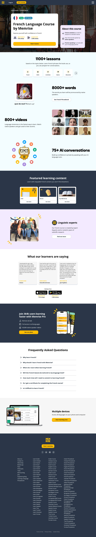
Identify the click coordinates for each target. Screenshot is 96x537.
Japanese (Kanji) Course (54, 484)
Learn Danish (36, 463)
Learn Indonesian (37, 480)
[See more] (93, 2)
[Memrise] (3, 2)
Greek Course (52, 472)
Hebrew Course (52, 474)
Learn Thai (36, 508)
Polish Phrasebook (69, 499)
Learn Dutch (36, 465)
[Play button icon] (24, 92)
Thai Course (51, 514)
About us (19, 459)
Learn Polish (36, 494)
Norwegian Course (53, 492)
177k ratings (41, 297)
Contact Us (20, 461)
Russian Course (52, 502)
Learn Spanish (37, 502)
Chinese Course (52, 461)
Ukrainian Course (53, 518)
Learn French (14, 10)
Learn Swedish (37, 506)
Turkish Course (52, 516)
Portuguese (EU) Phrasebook (68, 505)
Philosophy (20, 469)
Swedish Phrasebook (69, 519)
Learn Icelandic (37, 478)
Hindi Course (51, 476)
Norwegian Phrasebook (70, 495)
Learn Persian (36, 492)
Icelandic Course (52, 478)
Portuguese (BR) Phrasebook (68, 502)
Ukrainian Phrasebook (70, 525)
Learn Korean (36, 486)
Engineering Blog (22, 476)
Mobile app (20, 465)
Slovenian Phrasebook (70, 510)
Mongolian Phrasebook (70, 493)
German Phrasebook (69, 470)
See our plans (28, 332)
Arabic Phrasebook (69, 459)
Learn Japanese (37, 484)
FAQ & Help (20, 463)
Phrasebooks (20, 480)
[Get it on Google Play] (55, 293)
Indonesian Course (53, 480)
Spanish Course (52, 508)
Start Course (35, 44)
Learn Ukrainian (37, 512)
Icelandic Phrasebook (69, 478)
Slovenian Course (53, 504)
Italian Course (52, 482)
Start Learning (21, 2)
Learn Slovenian (37, 500)
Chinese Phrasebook (69, 461)
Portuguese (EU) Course (54, 500)
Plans (18, 467)
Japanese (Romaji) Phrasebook (68, 488)
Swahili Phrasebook (69, 517)
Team (18, 470)
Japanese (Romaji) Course (55, 486)
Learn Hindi (36, 476)
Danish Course (52, 463)
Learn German (37, 470)
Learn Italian (36, 482)
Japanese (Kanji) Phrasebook (68, 485)
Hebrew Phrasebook (69, 474)
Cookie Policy (56, 531)
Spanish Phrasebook (69, 515)
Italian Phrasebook (69, 482)
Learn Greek (36, 472)
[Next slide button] (76, 73)
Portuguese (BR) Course (54, 498)
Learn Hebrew (36, 474)
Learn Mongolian (37, 488)
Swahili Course (52, 510)
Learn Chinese (37, 461)
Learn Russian (36, 498)
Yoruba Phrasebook (69, 527)
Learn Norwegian (37, 490)
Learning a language (22, 478)
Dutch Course (52, 465)
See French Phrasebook (61, 99)
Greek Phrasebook (69, 472)
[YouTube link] (50, 452)
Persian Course (52, 494)
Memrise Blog (21, 472)
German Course (52, 470)
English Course (52, 467)
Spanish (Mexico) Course (54, 506)
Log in (11, 2)
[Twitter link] (46, 452)
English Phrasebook (69, 467)
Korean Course (52, 488)
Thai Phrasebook (68, 521)
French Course (52, 469)
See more (28, 201)
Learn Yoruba (36, 514)
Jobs (18, 474)
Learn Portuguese (38, 496)
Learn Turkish (36, 510)
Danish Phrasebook (69, 463)
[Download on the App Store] (41, 293)
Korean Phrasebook (69, 491)
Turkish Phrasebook (69, 523)
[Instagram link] (53, 452)
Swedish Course (52, 512)
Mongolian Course (53, 490)
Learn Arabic (36, 459)
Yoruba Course (52, 520)
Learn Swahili (36, 504)
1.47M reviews (55, 297)
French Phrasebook (69, 469)
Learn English (36, 467)
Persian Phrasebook (69, 497)
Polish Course (52, 496)
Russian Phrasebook (69, 508)
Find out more (61, 236)
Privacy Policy (48, 531)
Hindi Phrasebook (68, 476)
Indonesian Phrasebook (70, 480)
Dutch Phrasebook (69, 465)
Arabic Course (52, 459)
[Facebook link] (42, 452)
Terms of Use (39, 531)
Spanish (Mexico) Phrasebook (68, 512)
